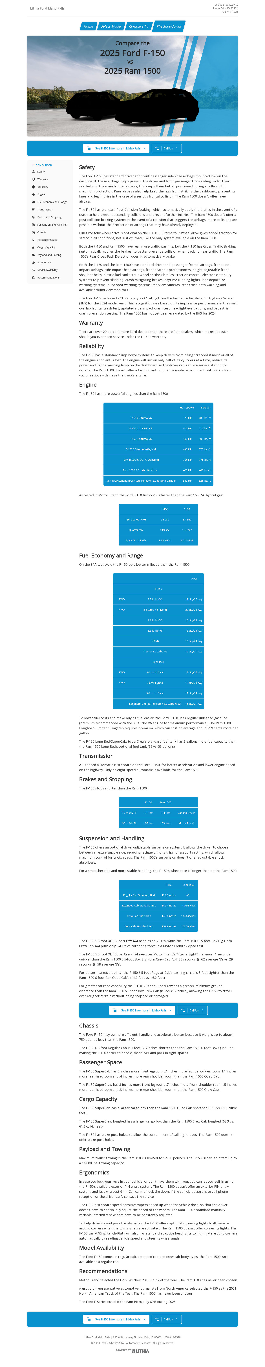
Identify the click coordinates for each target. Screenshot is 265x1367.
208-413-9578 (230, 12)
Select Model (111, 26)
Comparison (44, 165)
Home (88, 26)
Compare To (139, 26)
